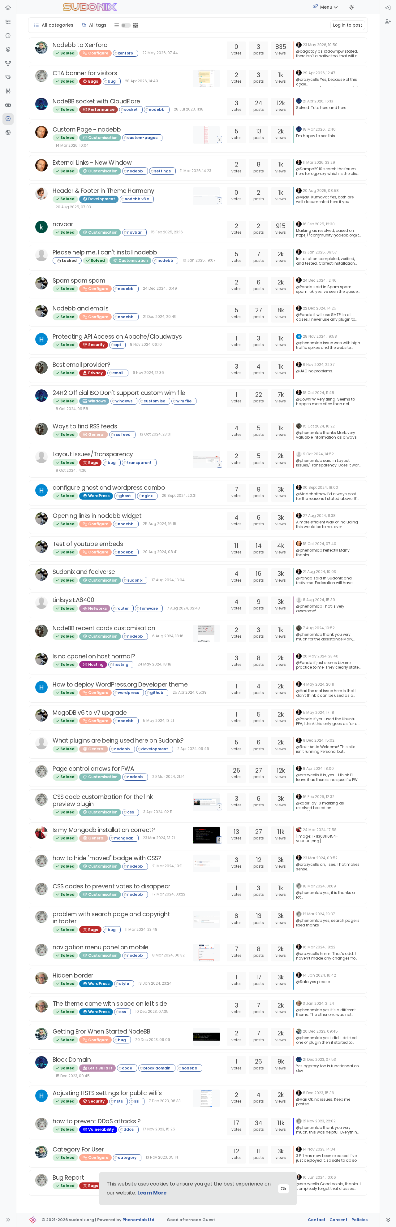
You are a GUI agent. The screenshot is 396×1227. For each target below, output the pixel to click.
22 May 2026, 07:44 (160, 52)
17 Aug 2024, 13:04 (168, 580)
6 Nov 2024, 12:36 (148, 372)
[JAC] (41, 367)
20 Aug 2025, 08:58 (321, 190)
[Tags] (8, 77)
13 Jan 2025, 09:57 (320, 252)
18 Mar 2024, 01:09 (319, 886)
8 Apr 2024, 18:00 (318, 768)
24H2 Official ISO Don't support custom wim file (119, 393)
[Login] (388, 8)
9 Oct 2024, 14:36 (71, 470)
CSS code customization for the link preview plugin (103, 800)
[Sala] (41, 978)
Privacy (95, 372)
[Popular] (8, 49)
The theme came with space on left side (110, 1003)
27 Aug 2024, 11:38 (319, 515)
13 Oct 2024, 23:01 (155, 434)
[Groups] (8, 105)
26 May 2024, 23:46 (320, 656)
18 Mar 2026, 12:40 (319, 129)
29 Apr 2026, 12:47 (319, 73)
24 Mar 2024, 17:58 (320, 829)
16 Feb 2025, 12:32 (318, 796)
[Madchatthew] (41, 457)
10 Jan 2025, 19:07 (199, 260)
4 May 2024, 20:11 (318, 684)
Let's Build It (99, 1068)
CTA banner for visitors (85, 73)
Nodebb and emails (80, 308)
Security (96, 344)
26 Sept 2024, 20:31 (179, 495)
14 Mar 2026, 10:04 (72, 145)
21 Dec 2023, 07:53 (319, 1059)
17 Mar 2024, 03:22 (168, 894)
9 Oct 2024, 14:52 (318, 454)
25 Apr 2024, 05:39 (190, 692)
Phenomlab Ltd (138, 1219)
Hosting (95, 664)
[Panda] (41, 283)
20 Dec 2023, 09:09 (152, 1039)
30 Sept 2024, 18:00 (320, 487)
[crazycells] (41, 76)
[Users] (8, 91)
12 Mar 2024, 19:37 (319, 914)
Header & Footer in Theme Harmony (103, 191)
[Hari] (41, 339)
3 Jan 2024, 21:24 (318, 1003)
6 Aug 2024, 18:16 (167, 636)
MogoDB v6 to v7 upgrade (90, 713)
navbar (63, 224)
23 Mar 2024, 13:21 (159, 837)
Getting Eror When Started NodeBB (101, 1031)
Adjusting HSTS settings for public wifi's (107, 1093)
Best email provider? (81, 365)
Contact (316, 1219)
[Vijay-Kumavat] (41, 193)
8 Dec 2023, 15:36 (318, 1092)
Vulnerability (100, 1129)
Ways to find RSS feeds (85, 426)
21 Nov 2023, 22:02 (319, 1121)
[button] (8, 22)
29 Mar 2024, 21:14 (168, 776)
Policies (359, 1219)
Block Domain (72, 1060)
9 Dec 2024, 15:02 (318, 740)
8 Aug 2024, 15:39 (319, 599)
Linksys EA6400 (73, 600)
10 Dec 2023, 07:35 (152, 1011)
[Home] (8, 8)
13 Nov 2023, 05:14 (162, 1157)
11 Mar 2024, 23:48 (141, 929)
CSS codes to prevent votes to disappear (111, 886)
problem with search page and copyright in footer (111, 918)
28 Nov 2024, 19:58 (320, 336)
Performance (100, 109)
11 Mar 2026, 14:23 (195, 170)
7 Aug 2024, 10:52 (319, 628)
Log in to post (347, 25)
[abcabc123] (41, 255)
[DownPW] (41, 104)
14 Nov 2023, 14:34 (319, 1149)
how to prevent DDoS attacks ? (97, 1121)
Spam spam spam (79, 280)
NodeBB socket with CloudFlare (96, 101)
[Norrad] (41, 743)
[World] (8, 133)
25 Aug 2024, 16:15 (159, 523)
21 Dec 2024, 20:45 (160, 316)
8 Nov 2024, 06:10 (146, 344)
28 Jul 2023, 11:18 (189, 109)
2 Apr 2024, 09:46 (193, 748)
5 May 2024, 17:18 (318, 712)
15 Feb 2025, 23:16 (167, 232)
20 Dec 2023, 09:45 (320, 1031)
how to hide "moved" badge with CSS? (107, 858)
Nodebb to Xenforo (80, 45)
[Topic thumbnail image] (207, 78)
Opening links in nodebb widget (97, 516)
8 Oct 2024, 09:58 (72, 408)
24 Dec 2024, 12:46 (320, 280)
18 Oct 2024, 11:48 (318, 392)
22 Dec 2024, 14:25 (319, 308)
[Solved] (8, 119)
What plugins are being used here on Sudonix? (118, 740)
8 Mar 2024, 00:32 (168, 955)
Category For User (78, 1149)
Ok (283, 1189)
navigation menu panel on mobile (100, 947)
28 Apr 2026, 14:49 (141, 81)
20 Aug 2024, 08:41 (160, 551)
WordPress (98, 495)
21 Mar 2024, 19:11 (167, 866)
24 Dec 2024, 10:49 (160, 288)
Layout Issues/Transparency (93, 454)
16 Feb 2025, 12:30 (319, 224)
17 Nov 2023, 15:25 (159, 1129)
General (96, 434)
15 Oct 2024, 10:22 (319, 426)
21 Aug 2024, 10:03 (319, 571)
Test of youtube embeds (88, 544)
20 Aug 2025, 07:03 (73, 207)
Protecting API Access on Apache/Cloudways (117, 336)
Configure (97, 53)
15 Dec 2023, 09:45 (73, 1075)
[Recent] (8, 36)
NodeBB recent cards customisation (104, 628)
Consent (338, 1219)
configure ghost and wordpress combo (109, 487)
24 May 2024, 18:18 (154, 664)
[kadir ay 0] (41, 227)
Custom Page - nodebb (87, 129)
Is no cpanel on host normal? (94, 656)
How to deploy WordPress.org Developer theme (120, 684)
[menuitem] (388, 8)
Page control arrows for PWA (93, 769)
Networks (97, 608)
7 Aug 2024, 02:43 (183, 608)
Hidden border (73, 975)
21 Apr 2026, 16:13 (318, 101)
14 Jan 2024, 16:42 (319, 975)
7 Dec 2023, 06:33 (165, 1100)
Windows (96, 401)
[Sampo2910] (41, 132)
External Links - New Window (92, 162)
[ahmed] (41, 832)
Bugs (92, 81)
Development (101, 199)
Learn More (151, 1192)
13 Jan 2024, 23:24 (155, 983)
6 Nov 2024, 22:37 (319, 364)
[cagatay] (41, 47)
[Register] (388, 22)
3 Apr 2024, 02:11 (157, 811)
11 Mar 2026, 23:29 (319, 162)
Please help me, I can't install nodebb (105, 252)
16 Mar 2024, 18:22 (319, 947)
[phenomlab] (299, 44)
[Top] (8, 63)
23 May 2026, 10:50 (320, 44)
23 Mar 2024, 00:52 (320, 858)
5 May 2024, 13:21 (158, 720)
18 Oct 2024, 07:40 (319, 543)
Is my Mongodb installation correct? (104, 830)
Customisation (102, 137)
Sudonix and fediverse (84, 572)
